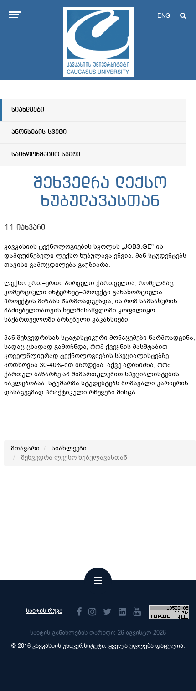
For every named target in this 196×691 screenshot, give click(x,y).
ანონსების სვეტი (39, 132)
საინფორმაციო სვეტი (45, 154)
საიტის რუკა (44, 610)
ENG (163, 16)
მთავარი (25, 448)
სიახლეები (27, 110)
